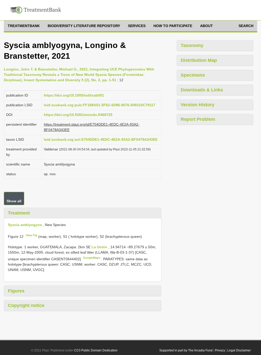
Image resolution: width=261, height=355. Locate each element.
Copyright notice (26, 305)
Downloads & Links (202, 89)
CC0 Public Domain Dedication (96, 350)
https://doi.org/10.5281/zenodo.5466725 (78, 115)
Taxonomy (192, 45)
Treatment (19, 213)
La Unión (100, 247)
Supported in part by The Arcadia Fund (186, 350)
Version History (197, 104)
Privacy (220, 350)
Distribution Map (199, 60)
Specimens (193, 75)
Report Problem (198, 119)
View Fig (31, 235)
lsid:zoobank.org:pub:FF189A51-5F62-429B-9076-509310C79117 (99, 105)
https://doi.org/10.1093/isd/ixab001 (74, 95)
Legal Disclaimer (239, 350)
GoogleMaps (91, 257)
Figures (16, 290)
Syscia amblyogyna (25, 225)
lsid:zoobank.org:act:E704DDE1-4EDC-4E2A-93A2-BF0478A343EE (101, 139)
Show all (14, 201)
